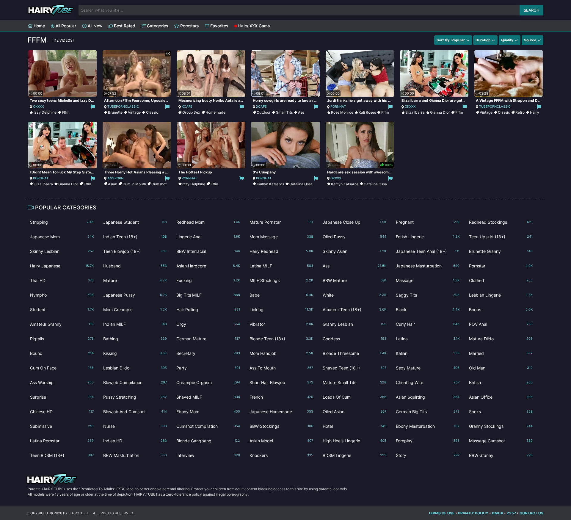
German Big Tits (427, 411)
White (354, 294)
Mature (135, 280)
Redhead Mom (208, 222)
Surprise (62, 397)
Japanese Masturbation (427, 265)
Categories (157, 25)
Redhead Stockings (501, 222)
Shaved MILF (208, 397)
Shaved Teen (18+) (354, 367)
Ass (301, 112)
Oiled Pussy (354, 236)
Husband (135, 265)
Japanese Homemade (281, 411)
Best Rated (124, 25)
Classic (152, 112)
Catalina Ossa (301, 184)
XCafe (187, 106)
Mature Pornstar (281, 222)
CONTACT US (531, 513)
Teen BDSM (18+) (62, 455)
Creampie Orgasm (208, 382)
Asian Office (501, 397)
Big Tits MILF (208, 294)
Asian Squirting (427, 397)
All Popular (65, 25)
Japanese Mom (62, 236)
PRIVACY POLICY (473, 513)
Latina (427, 338)
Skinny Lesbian (62, 251)
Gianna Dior (440, 112)
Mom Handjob (281, 353)
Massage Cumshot (501, 440)
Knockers (281, 455)
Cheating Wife (427, 382)
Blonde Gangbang (208, 440)
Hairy (534, 112)
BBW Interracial (208, 251)
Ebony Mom (208, 411)
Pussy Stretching (135, 397)
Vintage (134, 112)
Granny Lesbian (354, 324)
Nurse (135, 426)
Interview (208, 455)
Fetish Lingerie (427, 236)
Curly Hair (427, 324)
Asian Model (281, 440)
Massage (427, 280)
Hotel (354, 426)
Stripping (62, 222)
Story (427, 455)
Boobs (501, 309)
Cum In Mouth (134, 184)
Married (501, 353)
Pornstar (501, 265)
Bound (62, 353)
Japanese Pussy (135, 294)
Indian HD (135, 440)
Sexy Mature (427, 367)
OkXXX (38, 106)
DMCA (497, 513)
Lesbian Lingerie (501, 294)
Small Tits (284, 112)
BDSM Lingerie (354, 455)
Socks (501, 411)
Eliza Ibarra (415, 112)
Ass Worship (62, 382)
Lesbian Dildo (135, 367)
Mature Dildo (501, 338)
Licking (281, 309)
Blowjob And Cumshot (135, 411)
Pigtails (62, 338)
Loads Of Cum (354, 397)
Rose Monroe (342, 112)
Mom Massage (281, 236)
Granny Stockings (501, 426)
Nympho (62, 294)
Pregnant (427, 222)
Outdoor (264, 112)
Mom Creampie (135, 309)
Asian (112, 184)
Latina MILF (281, 265)
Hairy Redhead (281, 251)
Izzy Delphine (45, 112)
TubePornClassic (123, 106)
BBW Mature (354, 280)
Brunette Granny (501, 251)
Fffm (66, 112)
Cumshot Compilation (208, 426)
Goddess (354, 338)
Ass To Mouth (281, 367)
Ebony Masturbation (427, 426)
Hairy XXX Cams (253, 25)
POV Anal (501, 324)
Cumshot (159, 184)
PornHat (338, 106)
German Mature (208, 338)
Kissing (135, 353)
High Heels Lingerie (354, 440)
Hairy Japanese (62, 265)
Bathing (135, 338)
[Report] (92, 106)
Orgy (208, 324)
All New (94, 25)
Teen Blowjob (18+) (135, 251)
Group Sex (191, 112)
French (281, 397)
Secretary (208, 353)
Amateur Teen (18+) (354, 309)
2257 (511, 513)
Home (38, 25)
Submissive (62, 426)
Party (208, 367)
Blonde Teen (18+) (281, 338)
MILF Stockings (281, 280)
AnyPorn (115, 178)
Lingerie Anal (208, 236)
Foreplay (427, 440)
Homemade (215, 112)
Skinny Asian (354, 251)
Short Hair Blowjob (281, 382)
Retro (520, 112)
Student (62, 309)
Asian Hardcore (208, 265)
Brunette (115, 112)
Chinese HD (62, 411)
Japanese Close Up (354, 222)
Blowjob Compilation (135, 382)
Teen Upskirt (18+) (501, 236)
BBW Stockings (281, 426)
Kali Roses (367, 112)
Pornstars (189, 25)
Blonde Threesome (354, 353)
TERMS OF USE (441, 513)
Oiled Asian (354, 411)
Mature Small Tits (354, 382)
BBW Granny (501, 455)
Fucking (208, 280)
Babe (281, 294)
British (501, 382)
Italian (427, 353)
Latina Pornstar (62, 440)
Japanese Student (135, 222)
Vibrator (281, 324)
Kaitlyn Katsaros (270, 184)
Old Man (501, 367)
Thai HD (62, 280)
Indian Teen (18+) (135, 236)
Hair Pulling (208, 309)
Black (427, 309)
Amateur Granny (62, 324)
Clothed (501, 280)
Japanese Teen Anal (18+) (427, 251)
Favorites (218, 25)
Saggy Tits (427, 294)
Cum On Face (62, 367)
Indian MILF (135, 324)
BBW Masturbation (135, 455)
